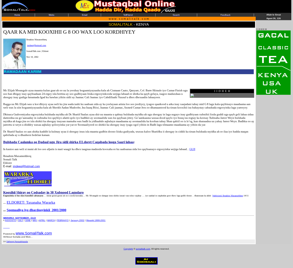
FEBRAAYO (63, 220)
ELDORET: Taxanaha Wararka (31, 202)
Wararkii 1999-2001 (96, 220)
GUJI (192, 149)
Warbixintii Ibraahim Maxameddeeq (227, 195)
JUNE (28, 220)
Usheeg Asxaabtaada (17, 241)
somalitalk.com (143, 249)
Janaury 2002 (77, 220)
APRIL (42, 220)
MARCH (51, 220)
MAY (35, 220)
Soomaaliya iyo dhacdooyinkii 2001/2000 (36, 210)
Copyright (128, 249)
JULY (20, 220)
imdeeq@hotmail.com (36, 45)
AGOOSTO (10, 220)
